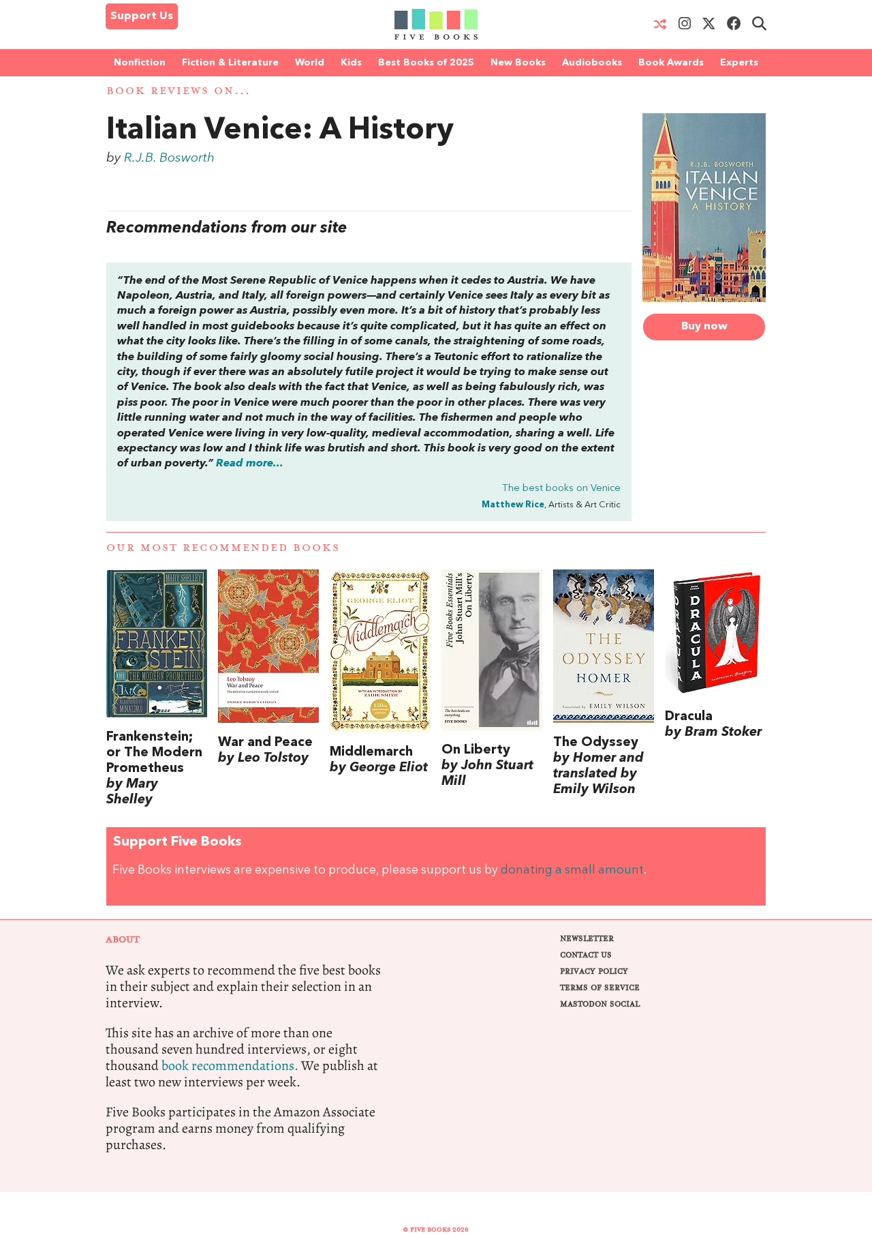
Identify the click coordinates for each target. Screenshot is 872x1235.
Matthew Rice (513, 505)
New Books (518, 63)
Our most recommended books (223, 548)
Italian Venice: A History (280, 131)
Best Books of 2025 (426, 63)
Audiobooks (592, 63)
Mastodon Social (600, 1004)
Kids (351, 63)
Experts (739, 63)
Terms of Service (600, 988)
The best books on (561, 488)
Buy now (704, 326)
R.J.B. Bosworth (169, 158)
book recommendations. (229, 1065)
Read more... (249, 463)
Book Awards (671, 63)
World (309, 63)
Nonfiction (140, 63)
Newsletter (587, 939)
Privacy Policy (594, 971)
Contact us (586, 955)
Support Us (141, 16)
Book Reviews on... (178, 91)
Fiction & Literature (230, 63)
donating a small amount (572, 870)
